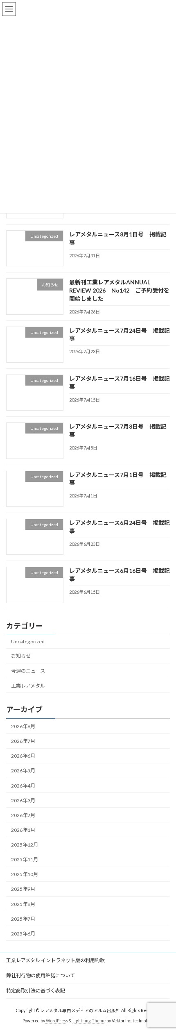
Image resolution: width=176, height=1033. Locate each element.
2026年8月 (23, 726)
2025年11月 (24, 859)
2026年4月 (23, 786)
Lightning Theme (89, 1020)
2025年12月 (24, 845)
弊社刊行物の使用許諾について (40, 975)
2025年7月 (23, 919)
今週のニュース (28, 671)
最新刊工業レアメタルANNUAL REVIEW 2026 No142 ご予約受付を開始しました (119, 290)
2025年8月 (23, 904)
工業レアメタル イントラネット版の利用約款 (55, 960)
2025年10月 (24, 875)
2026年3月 (23, 800)
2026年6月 (23, 756)
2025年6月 (23, 934)
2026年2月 (23, 815)
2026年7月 (23, 741)
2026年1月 (23, 830)
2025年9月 (23, 889)
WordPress (57, 1020)
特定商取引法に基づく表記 (35, 991)
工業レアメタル (28, 686)
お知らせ (21, 656)
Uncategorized (28, 642)
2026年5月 (23, 771)
